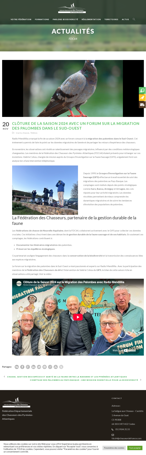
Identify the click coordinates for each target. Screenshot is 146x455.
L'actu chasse (22, 133)
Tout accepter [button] (135, 448)
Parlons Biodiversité (65, 19)
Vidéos (34, 133)
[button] (134, 22)
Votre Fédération (21, 19)
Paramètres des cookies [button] (114, 448)
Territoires (111, 19)
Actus (125, 19)
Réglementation (91, 19)
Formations (42, 19)
